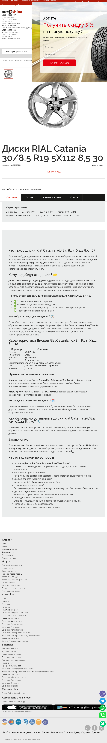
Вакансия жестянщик (11, 638)
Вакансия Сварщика (11, 674)
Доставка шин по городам (13, 660)
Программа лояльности (12, 666)
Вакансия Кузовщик (10, 683)
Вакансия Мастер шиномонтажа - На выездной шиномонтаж (28, 671)
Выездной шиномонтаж (12, 565)
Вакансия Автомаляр (11, 618)
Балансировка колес (11, 591)
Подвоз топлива (9, 582)
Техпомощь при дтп (10, 577)
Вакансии (6, 604)
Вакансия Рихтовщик (11, 627)
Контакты (6, 607)
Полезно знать (8, 663)
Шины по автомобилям (11, 654)
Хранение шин (8, 568)
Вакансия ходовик (10, 686)
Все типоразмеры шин (11, 657)
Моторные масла (9, 549)
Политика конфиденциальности (15, 613)
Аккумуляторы (8, 552)
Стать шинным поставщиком (14, 616)
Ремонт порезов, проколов (13, 588)
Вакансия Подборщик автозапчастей (18, 669)
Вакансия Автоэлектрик (12, 630)
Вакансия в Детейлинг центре (15, 677)
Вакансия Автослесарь (12, 621)
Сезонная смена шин (11, 571)
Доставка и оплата (10, 649)
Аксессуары (8, 5)
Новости (5, 601)
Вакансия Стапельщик (11, 680)
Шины (4, 544)
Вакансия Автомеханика (12, 624)
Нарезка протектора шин (13, 574)
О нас (4, 598)
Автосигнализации (27, 5)
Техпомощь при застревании (14, 580)
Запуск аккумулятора (11, 585)
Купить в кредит (9, 651)
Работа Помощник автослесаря (15, 641)
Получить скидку (59, 62)
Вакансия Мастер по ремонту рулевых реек (21, 636)
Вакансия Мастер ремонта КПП (16, 633)
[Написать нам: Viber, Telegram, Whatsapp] (103, 724)
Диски (4, 547)
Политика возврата (10, 610)
